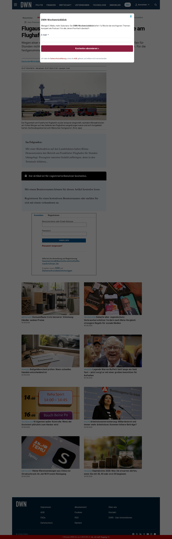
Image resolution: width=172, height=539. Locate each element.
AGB (75, 59)
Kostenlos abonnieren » (87, 48)
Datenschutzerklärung (58, 59)
